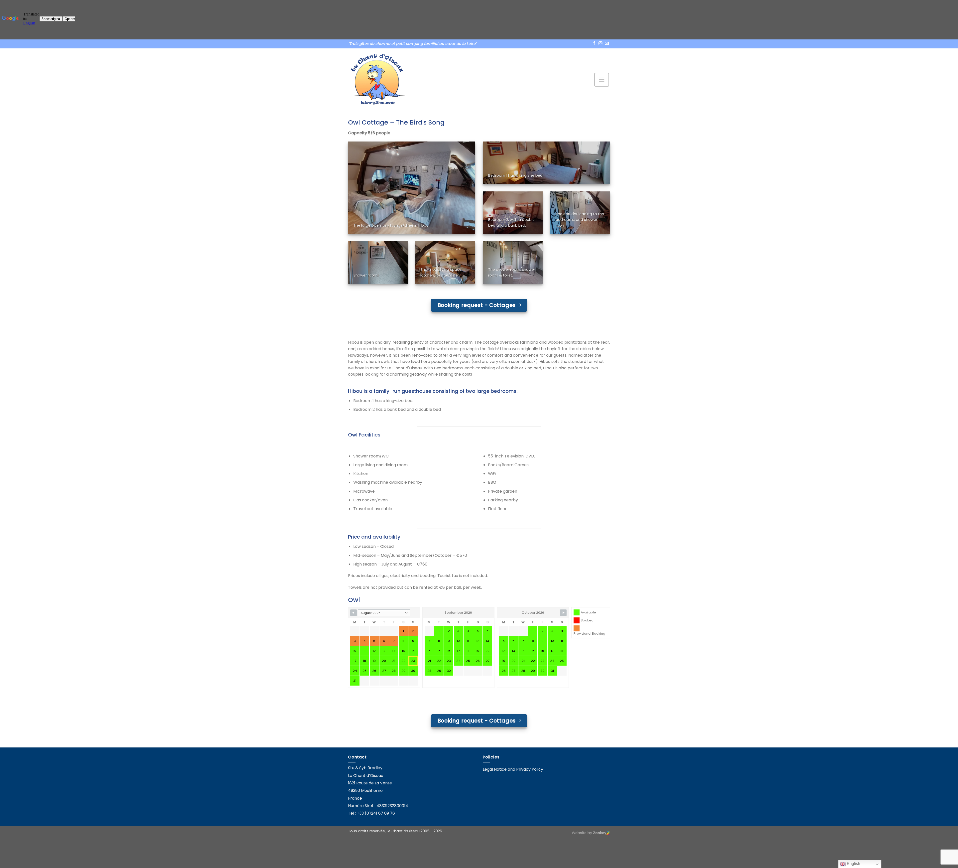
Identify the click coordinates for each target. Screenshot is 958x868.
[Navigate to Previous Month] (353, 612)
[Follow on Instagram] (600, 43)
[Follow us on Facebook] (594, 43)
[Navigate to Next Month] (563, 612)
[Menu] (601, 80)
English (853, 864)
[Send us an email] (607, 43)
